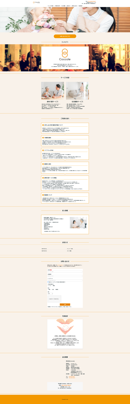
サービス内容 (50, 5)
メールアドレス (50, 278)
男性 (49, 289)
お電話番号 (49, 274)
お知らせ (68, 5)
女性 (53, 289)
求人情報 (63, 5)
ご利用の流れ (57, 5)
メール (50, 285)
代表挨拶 (80, 5)
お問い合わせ (74, 5)
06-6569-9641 (92, 1)
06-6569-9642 (72, 377)
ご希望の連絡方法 (50, 284)
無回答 (57, 289)
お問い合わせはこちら (65, 36)
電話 (54, 285)
